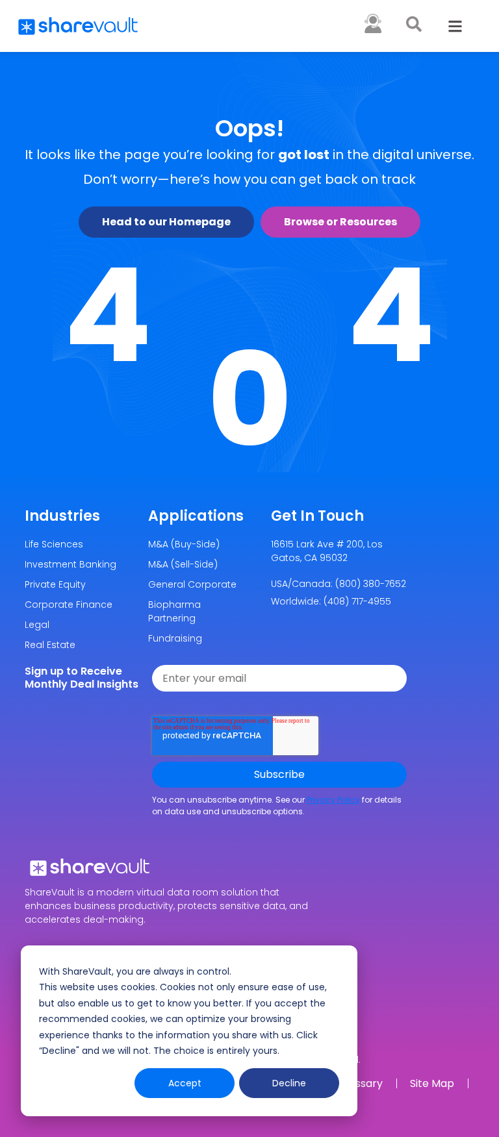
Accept (184, 1083)
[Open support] (373, 23)
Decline (289, 1083)
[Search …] (414, 26)
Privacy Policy (333, 799)
